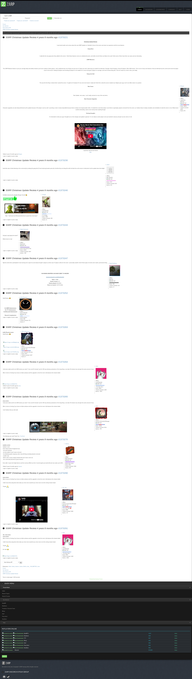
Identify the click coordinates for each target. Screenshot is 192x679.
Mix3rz (24, 566)
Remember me (58, 18)
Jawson (67, 443)
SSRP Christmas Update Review (10, 29)
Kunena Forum (99, 579)
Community (171, 9)
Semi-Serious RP (7, 27)
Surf (3, 613)
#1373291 (63, 528)
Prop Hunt (4, 616)
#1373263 (63, 327)
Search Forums (6, 596)
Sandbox (4, 619)
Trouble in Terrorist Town (8, 608)
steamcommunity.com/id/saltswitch (55, 277)
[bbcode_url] (48, 415)
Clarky (13, 566)
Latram (21, 566)
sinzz (97, 366)
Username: (5, 18)
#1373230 (63, 160)
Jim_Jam (64, 487)
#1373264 (63, 362)
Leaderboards (160, 9)
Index (3, 591)
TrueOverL (22, 436)
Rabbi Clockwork (24, 229)
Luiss (38, 566)
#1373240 (63, 190)
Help (180, 9)
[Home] (8, 4)
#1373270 (63, 439)
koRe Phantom (23, 297)
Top (4, 656)
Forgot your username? (22, 20)
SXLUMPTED (33, 566)
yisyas (107, 164)
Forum (140, 9)
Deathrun (4, 605)
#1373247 (63, 258)
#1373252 (63, 293)
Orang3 (44, 194)
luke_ (28, 566)
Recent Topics (6, 593)
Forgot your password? (9, 20)
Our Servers (148, 9)
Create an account (34, 20)
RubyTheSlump (113, 263)
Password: (27, 18)
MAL (90, 152)
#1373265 (63, 396)
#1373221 (63, 37)
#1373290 (63, 473)
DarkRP (4, 603)
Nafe (97, 406)
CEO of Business (25, 331)
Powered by (92, 579)
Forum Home (6, 587)
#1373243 (63, 225)
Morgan (182, 86)
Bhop (3, 611)
